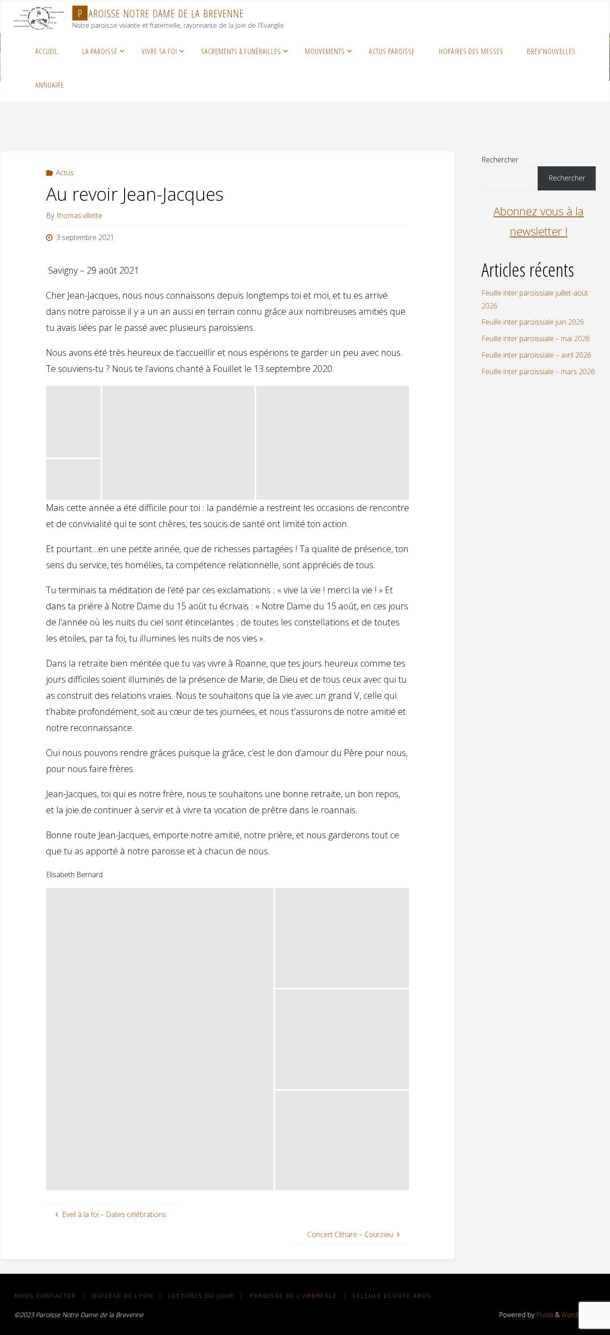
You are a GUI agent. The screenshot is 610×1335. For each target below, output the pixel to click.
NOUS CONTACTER (45, 1296)
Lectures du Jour (201, 1296)
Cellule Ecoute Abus (391, 1296)
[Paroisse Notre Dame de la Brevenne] (39, 17)
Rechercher (499, 160)
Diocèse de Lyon (122, 1296)
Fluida (544, 1314)
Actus (65, 172)
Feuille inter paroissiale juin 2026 (532, 322)
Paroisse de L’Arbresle (293, 1296)
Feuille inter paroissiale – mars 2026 (538, 371)
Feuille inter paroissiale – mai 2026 (535, 338)
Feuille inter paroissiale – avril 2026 (536, 355)
